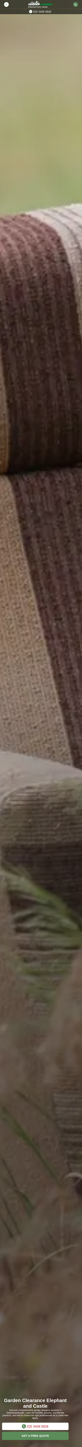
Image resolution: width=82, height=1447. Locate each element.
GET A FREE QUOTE (35, 1435)
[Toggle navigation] (6, 4)
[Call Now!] (41, 11)
